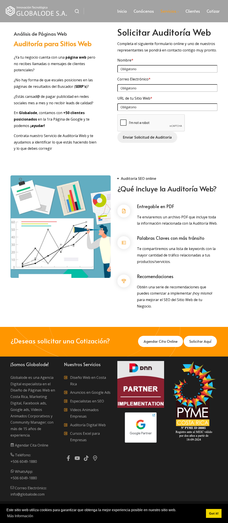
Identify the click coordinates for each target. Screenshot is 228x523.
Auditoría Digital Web (88, 425)
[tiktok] (86, 459)
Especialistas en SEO (87, 401)
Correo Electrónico (134, 79)
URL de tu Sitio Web (134, 98)
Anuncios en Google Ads (90, 392)
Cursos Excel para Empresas (85, 436)
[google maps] (95, 459)
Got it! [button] (214, 513)
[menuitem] (122, 11)
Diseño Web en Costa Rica (88, 380)
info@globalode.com (27, 494)
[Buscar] (76, 11)
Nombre (125, 60)
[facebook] (68, 459)
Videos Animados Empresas (84, 413)
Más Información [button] (20, 516)
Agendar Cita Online (31, 445)
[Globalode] (36, 11)
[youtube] (77, 459)
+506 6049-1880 (23, 461)
